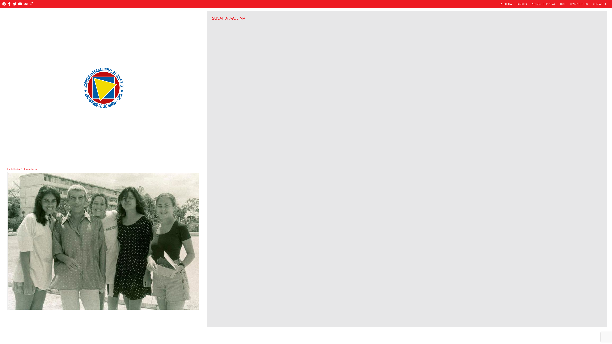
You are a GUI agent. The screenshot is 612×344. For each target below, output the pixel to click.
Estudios (522, 4)
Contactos (599, 4)
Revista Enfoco (579, 4)
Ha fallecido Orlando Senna (22, 168)
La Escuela (506, 4)
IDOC (562, 4)
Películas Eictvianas (543, 4)
